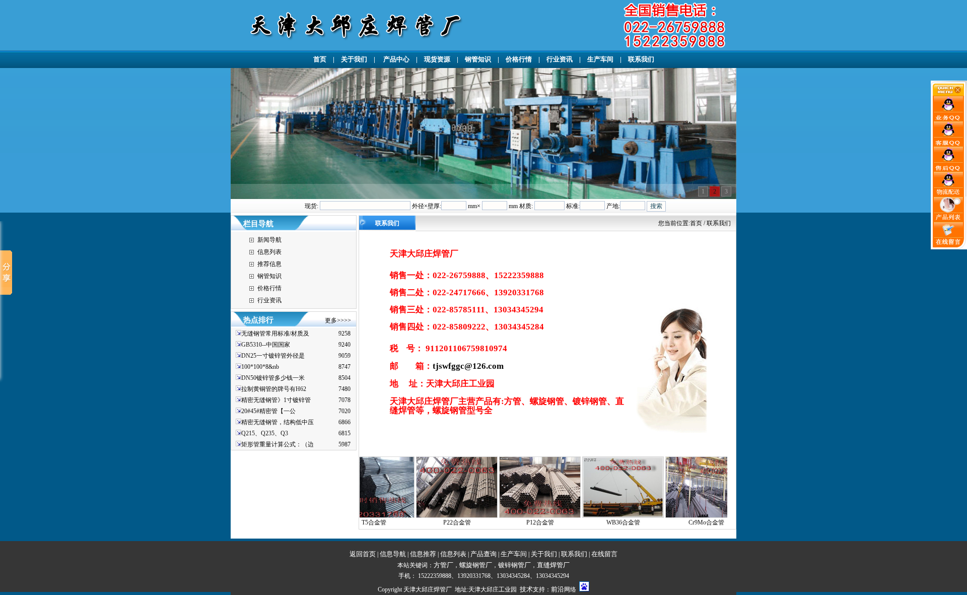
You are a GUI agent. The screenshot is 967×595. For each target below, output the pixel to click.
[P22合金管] (422, 515)
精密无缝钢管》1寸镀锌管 (276, 400)
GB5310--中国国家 (265, 344)
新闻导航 (269, 239)
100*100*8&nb (260, 366)
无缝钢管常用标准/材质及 (275, 333)
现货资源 (437, 59)
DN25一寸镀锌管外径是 (273, 355)
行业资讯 (559, 59)
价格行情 (519, 59)
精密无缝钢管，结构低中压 (277, 422)
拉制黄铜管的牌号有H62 (273, 388)
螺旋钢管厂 (475, 565)
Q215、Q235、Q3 (264, 433)
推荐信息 (269, 264)
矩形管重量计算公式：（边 (277, 444)
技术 (526, 589)
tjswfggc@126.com (468, 366)
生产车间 (600, 59)
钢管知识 (478, 59)
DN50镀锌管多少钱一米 (273, 377)
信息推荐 (423, 554)
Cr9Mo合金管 (672, 522)
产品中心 (395, 59)
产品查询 (483, 554)
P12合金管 (506, 522)
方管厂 (443, 565)
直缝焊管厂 (553, 565)
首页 (319, 59)
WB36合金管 (589, 522)
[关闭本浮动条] (949, 93)
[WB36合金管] (589, 515)
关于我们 (354, 59)
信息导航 (393, 554)
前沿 (557, 589)
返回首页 (363, 554)
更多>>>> (338, 320)
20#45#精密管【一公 (268, 411)
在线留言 (604, 554)
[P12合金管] (505, 515)
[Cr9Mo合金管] (672, 515)
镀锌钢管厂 (514, 565)
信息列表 (269, 251)
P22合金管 (423, 522)
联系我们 (641, 59)
